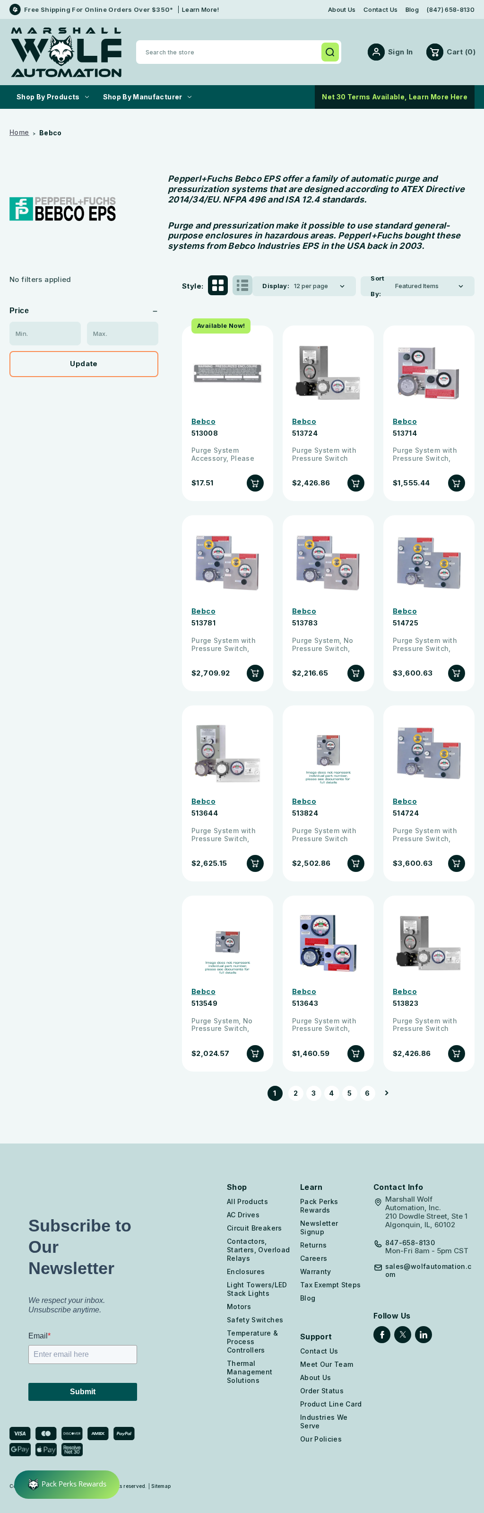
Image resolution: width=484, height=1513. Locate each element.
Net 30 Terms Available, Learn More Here (394, 97)
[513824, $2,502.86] (328, 753)
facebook (381, 1334)
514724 (406, 813)
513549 (204, 1003)
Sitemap (161, 1486)
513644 (204, 813)
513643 (305, 1003)
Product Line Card (331, 1404)
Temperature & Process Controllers (252, 1341)
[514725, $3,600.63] (429, 563)
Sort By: (378, 286)
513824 (305, 813)
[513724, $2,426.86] (328, 373)
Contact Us (380, 9)
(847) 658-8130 (450, 9)
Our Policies (321, 1439)
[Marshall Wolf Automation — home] (66, 52)
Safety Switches (255, 1320)
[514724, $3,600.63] (429, 753)
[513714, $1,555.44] (429, 373)
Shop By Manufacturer (142, 97)
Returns (313, 1245)
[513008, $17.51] (227, 373)
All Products (247, 1201)
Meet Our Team (327, 1364)
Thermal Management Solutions (250, 1371)
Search (329, 52)
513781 (203, 623)
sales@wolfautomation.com (428, 1270)
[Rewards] (67, 1484)
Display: (275, 286)
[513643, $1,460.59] (328, 943)
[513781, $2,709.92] (227, 563)
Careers (313, 1258)
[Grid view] (218, 286)
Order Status (322, 1391)
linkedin (423, 1334)
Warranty (315, 1271)
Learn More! (200, 9)
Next (383, 1093)
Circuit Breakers (254, 1228)
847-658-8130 (410, 1243)
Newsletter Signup (319, 1227)
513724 (305, 433)
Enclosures (246, 1271)
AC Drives (243, 1215)
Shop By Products (48, 97)
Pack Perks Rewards (319, 1205)
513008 (204, 433)
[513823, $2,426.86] (429, 943)
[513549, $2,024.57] (227, 943)
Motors (239, 1306)
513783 (305, 623)
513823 (405, 1003)
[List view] (242, 286)
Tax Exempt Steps (330, 1285)
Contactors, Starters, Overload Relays (258, 1249)
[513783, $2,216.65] (328, 563)
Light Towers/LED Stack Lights (257, 1289)
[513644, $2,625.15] (227, 753)
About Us (342, 9)
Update (83, 363)
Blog (412, 9)
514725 (405, 623)
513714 (405, 433)
